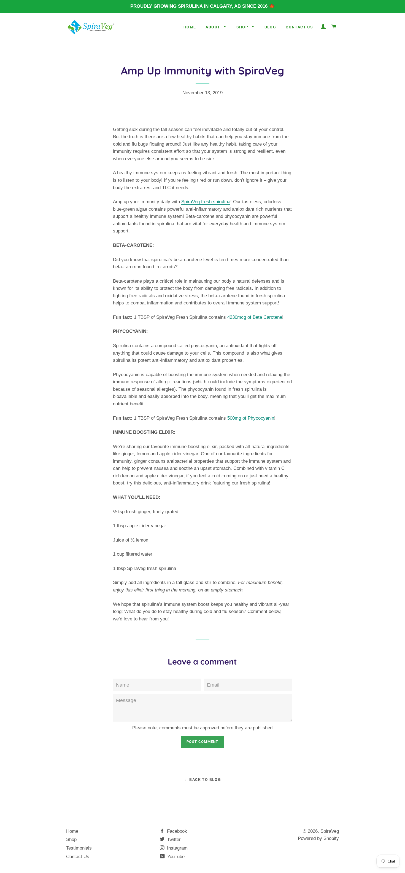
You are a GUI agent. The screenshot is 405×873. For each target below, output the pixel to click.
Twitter (173, 839)
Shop (71, 839)
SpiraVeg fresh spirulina (205, 201)
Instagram (177, 848)
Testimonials (79, 848)
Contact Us (77, 856)
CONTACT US (299, 27)
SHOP (243, 27)
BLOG (270, 27)
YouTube (175, 856)
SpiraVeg (329, 831)
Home (189, 27)
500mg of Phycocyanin (250, 418)
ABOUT (213, 27)
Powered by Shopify (318, 838)
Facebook (176, 831)
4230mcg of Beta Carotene (254, 317)
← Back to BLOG (202, 779)
